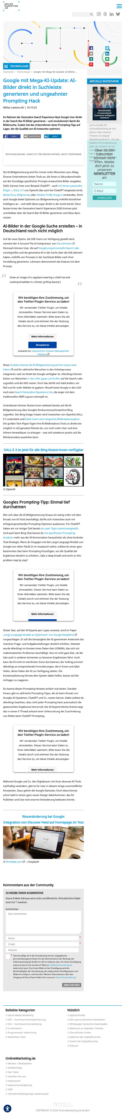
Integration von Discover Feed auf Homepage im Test (43, 822)
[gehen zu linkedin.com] (111, 15)
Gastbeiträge (15, 1067)
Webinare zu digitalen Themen (87, 1028)
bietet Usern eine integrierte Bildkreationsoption (52, 419)
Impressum (14, 1081)
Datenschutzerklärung (66, 977)
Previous (92, 103)
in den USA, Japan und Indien (44, 378)
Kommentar (12, 909)
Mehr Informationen (42, 336)
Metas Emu (9, 194)
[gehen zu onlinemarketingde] (99, 15)
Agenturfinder (77, 1015)
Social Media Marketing (21, 1015)
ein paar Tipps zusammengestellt (59, 528)
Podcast (74, 1045)
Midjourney (23, 194)
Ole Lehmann (64, 243)
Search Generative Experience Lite (34, 392)
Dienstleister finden (80, 1032)
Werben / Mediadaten (20, 1063)
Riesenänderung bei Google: (43, 816)
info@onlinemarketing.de (60, 965)
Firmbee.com (14, 861)
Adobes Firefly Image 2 (49, 194)
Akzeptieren (42, 345)
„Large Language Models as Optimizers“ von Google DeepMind (38, 634)
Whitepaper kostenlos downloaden (89, 1024)
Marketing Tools (16, 1037)
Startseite (8, 71)
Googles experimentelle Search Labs (58, 248)
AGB (10, 1089)
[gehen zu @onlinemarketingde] (105, 15)
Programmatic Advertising (22, 1032)
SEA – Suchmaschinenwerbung (25, 1024)
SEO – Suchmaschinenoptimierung (27, 1019)
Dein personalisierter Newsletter (87, 1019)
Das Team (13, 1072)
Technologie (23, 71)
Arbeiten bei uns (17, 1076)
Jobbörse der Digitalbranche (85, 1037)
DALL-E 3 (19, 190)
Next (117, 103)
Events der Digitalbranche (84, 1041)
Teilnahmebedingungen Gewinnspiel (28, 1094)
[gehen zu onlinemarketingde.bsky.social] (118, 15)
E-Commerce (15, 1028)
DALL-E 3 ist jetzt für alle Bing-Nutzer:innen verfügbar (43, 450)
